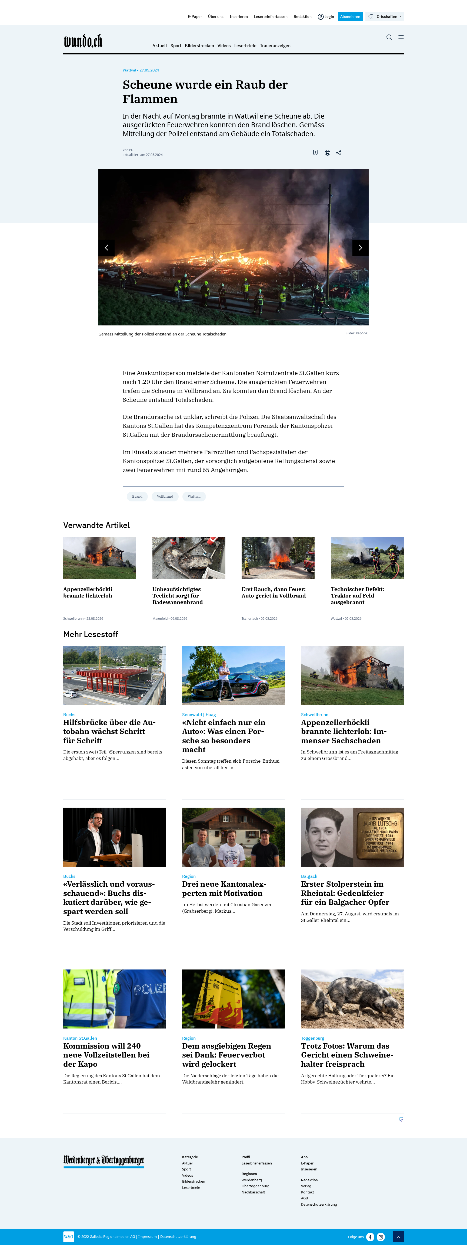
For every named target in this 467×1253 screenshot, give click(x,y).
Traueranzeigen (275, 45)
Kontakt (307, 1192)
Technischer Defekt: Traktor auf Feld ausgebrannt (357, 595)
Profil (246, 1157)
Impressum (147, 1236)
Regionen (249, 1174)
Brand (137, 496)
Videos (224, 45)
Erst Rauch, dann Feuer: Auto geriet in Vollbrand (274, 592)
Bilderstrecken (199, 45)
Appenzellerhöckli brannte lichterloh (87, 592)
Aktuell (159, 45)
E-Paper (195, 16)
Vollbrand (165, 496)
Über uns (216, 16)
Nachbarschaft (253, 1192)
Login (329, 16)
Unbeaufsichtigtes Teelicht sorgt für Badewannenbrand (177, 595)
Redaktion (303, 16)
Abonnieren (350, 16)
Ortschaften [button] (387, 16)
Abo (304, 1157)
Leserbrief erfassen (271, 16)
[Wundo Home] (83, 41)
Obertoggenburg (255, 1185)
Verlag (306, 1185)
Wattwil (129, 70)
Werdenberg (252, 1179)
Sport (176, 45)
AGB (304, 1198)
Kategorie (190, 1157)
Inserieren (239, 16)
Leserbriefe (245, 45)
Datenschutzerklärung (319, 1204)
